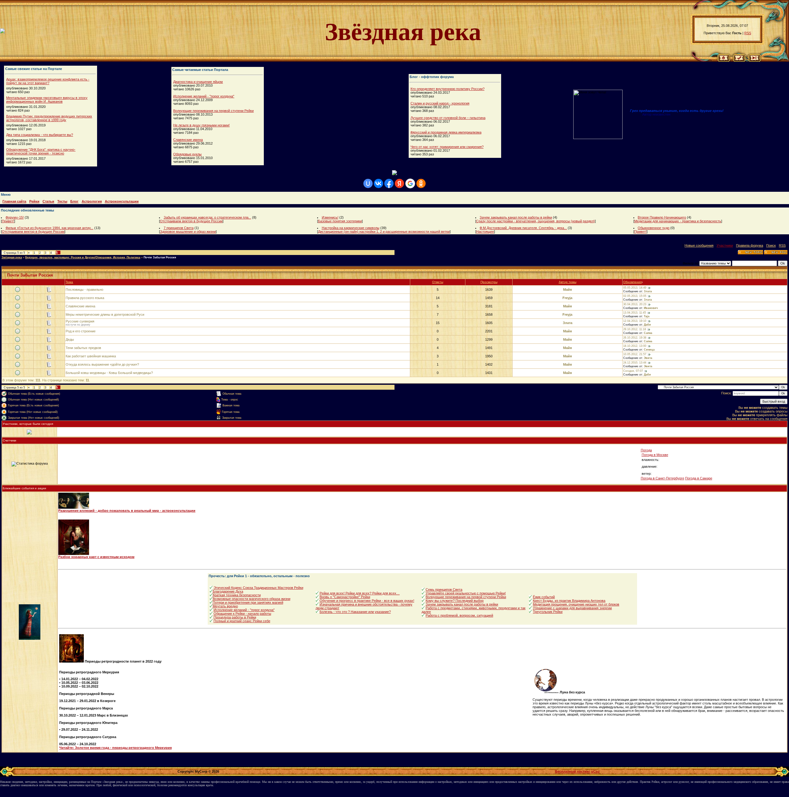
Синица (649, 349)
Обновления (632, 282)
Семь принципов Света (444, 589)
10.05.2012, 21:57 (634, 354)
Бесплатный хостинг (572, 771)
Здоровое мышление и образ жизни (188, 231)
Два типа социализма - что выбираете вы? (39, 135)
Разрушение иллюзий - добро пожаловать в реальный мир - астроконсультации (126, 510)
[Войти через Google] (410, 183)
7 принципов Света (179, 228)
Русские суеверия (80, 321)
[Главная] (723, 60)
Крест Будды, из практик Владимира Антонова (569, 600)
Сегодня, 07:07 (633, 370)
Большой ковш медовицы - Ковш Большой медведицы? (109, 373)
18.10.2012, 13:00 (634, 345)
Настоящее (485, 231)
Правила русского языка (85, 298)
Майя (567, 289)
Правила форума (749, 245)
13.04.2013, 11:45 (634, 312)
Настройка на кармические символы (350, 228)
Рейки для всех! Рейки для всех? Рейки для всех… (360, 593)
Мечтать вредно (225, 606)
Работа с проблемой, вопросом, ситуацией (459, 615)
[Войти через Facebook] (389, 183)
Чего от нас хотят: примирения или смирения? (447, 147)
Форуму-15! (15, 217)
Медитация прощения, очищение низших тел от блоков (576, 604)
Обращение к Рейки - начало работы (242, 613)
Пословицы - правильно (84, 289)
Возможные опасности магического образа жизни (251, 599)
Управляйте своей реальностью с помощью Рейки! (466, 593)
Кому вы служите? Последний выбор (455, 600)
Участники (725, 245)
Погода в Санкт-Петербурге (662, 478)
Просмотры (488, 282)
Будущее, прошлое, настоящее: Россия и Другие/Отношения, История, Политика (82, 257)
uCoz (595, 771)
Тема (69, 282)
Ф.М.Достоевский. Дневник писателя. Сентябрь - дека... (523, 228)
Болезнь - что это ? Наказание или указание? (355, 612)
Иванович (651, 308)
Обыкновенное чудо (653, 228)
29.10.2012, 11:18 (634, 329)
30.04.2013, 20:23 (634, 304)
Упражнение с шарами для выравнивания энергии (572, 608)
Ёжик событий (544, 597)
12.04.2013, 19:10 (634, 320)
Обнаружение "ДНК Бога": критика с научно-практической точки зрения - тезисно (41, 151)
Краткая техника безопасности (237, 595)
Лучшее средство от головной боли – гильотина (448, 118)
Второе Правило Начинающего (662, 217)
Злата (648, 291)
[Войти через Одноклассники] (421, 183)
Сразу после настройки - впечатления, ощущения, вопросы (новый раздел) (535, 221)
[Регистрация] (739, 60)
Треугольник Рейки (547, 612)
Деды (70, 339)
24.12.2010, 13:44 (634, 362)
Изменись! (330, 217)
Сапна (648, 333)
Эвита (648, 357)
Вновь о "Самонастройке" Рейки (345, 597)
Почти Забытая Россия (160, 257)
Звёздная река (12, 257)
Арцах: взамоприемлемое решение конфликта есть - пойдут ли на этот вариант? (47, 81)
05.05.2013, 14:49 (634, 287)
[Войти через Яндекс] (399, 183)
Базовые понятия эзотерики (340, 221)
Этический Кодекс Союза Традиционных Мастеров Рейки (258, 588)
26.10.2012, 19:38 (634, 337)
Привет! (8, 221)
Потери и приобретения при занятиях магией (248, 602)
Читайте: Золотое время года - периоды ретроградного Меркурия (115, 748)
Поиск (771, 245)
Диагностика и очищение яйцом (198, 82)
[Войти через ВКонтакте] (378, 183)
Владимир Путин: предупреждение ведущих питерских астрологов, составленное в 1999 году (49, 118)
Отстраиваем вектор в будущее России (191, 221)
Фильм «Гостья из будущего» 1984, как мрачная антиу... (49, 228)
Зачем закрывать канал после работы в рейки (516, 217)
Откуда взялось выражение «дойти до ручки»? (102, 364)
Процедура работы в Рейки (235, 617)
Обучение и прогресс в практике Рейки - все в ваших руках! (367, 600)
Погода (646, 450)
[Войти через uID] (368, 183)
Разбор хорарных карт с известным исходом (96, 557)
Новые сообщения (699, 245)
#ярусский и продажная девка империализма (446, 132)
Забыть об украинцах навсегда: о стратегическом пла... (207, 217)
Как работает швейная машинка (91, 356)
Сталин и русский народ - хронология (440, 103)
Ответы (437, 282)
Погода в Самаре (698, 478)
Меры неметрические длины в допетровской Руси (105, 314)
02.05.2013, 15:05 (634, 296)
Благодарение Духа (228, 591)
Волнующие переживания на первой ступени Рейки (213, 111)
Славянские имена (188, 140)
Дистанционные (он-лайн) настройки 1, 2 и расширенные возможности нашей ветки (384, 231)
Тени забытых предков (83, 348)
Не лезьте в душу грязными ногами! (201, 125)
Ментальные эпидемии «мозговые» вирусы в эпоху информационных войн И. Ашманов (47, 99)
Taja (646, 316)
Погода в (655, 455)
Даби (647, 324)
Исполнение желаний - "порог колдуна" (203, 96)
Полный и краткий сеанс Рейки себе (242, 621)
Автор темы (567, 282)
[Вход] (754, 60)
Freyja (567, 298)
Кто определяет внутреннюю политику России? (447, 89)
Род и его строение (81, 331)
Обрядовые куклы (187, 154)
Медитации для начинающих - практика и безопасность (677, 221)
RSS (747, 33)
